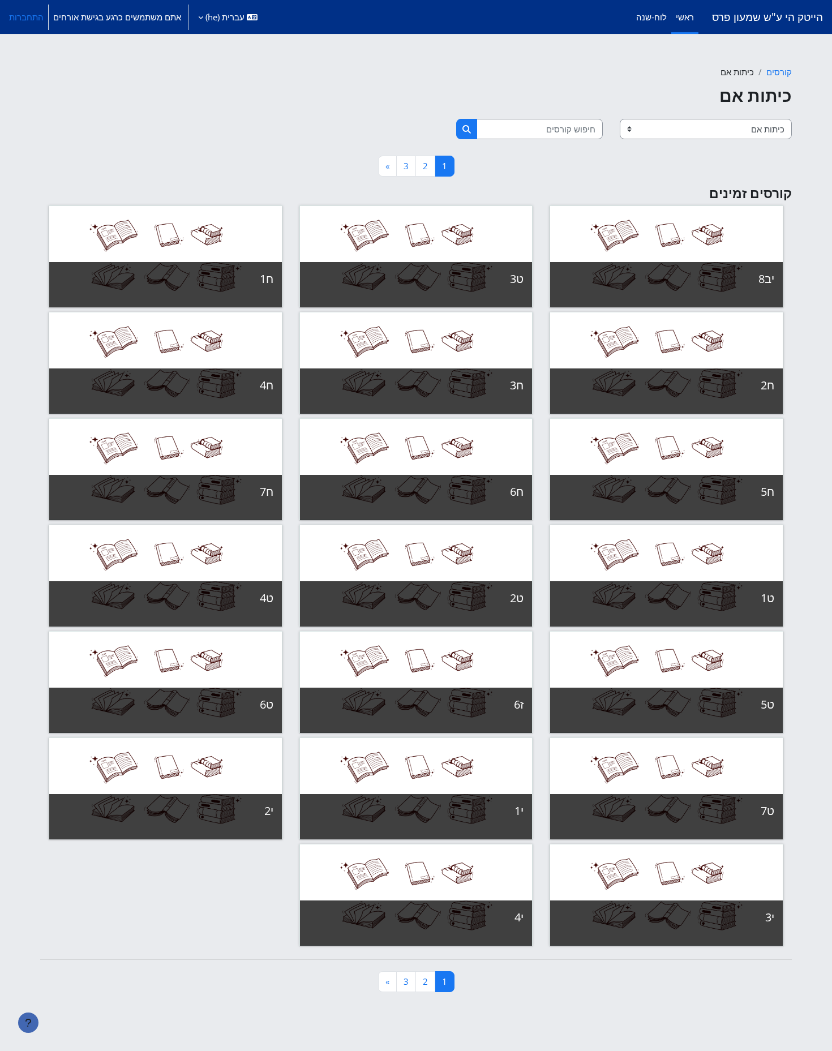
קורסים (779, 72)
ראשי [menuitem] (685, 17)
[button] (228, 17)
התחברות (26, 17)
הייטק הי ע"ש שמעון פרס (767, 17)
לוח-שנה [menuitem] (651, 17)
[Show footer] (28, 1023)
